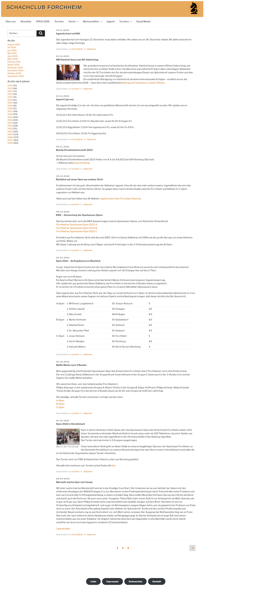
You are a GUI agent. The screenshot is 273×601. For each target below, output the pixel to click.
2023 (10, 94)
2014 (9, 120)
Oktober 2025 (14, 73)
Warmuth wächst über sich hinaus (74, 482)
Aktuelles (25, 21)
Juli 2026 (11, 47)
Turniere (124, 21)
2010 (9, 131)
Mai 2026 (12, 53)
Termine (59, 21)
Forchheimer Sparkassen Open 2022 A (76, 224)
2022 (10, 97)
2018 (9, 108)
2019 (9, 105)
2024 (10, 91)
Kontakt (156, 581)
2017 (9, 111)
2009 (10, 134)
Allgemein (91, 49)
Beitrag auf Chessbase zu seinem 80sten (143, 82)
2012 (9, 126)
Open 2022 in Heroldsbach (70, 424)
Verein (72, 21)
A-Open (60, 400)
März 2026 (12, 59)
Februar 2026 (13, 62)
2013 (9, 123)
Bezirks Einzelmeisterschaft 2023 (74, 150)
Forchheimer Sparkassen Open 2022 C (76, 231)
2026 (10, 85)
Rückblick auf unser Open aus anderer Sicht (79, 179)
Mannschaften (91, 21)
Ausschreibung (82, 162)
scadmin (75, 89)
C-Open (60, 407)
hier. (114, 465)
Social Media (143, 21)
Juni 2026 (12, 50)
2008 (10, 137)
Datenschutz (135, 581)
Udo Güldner (77, 49)
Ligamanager (63, 528)
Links (93, 581)
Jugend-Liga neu (65, 99)
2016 (9, 114)
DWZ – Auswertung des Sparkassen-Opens (79, 215)
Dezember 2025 (15, 67)
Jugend (110, 21)
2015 (9, 117)
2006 (10, 143)
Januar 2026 (13, 64)
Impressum (112, 581)
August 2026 (13, 44)
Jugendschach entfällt (68, 33)
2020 (10, 103)
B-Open (60, 403)
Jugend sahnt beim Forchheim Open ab (120, 198)
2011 (9, 128)
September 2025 (15, 76)
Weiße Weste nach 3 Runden (71, 365)
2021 (9, 100)
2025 (10, 88)
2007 (10, 140)
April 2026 (12, 56)
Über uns (11, 21)
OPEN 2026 (42, 21)
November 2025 (15, 70)
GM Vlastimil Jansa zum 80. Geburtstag (77, 59)
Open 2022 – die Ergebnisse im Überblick (78, 261)
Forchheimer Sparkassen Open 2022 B (76, 228)
